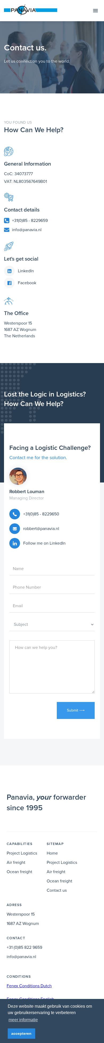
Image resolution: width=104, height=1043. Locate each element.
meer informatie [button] (23, 1020)
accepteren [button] (21, 1033)
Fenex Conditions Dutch (29, 986)
